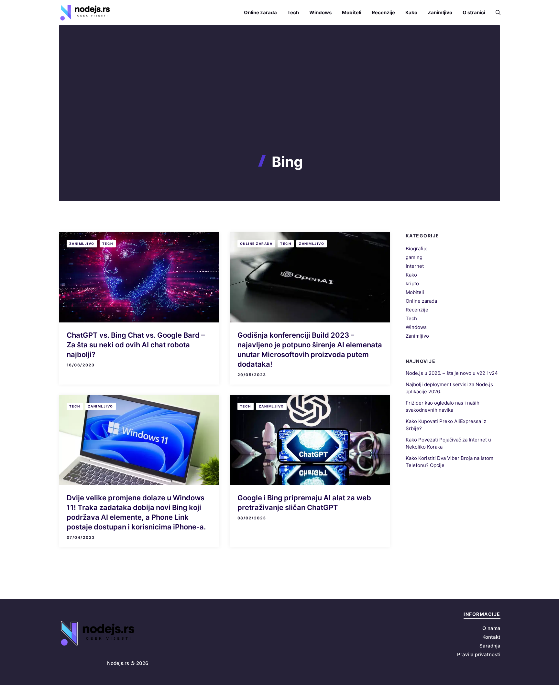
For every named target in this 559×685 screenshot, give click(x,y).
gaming (414, 257)
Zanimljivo (440, 12)
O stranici (474, 12)
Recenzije (383, 12)
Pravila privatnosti (478, 654)
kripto (412, 283)
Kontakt (491, 637)
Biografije (417, 248)
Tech (293, 12)
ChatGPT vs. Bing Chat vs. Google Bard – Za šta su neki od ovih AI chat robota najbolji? (136, 345)
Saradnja (489, 646)
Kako (411, 12)
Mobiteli (351, 12)
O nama (491, 628)
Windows (320, 12)
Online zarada (260, 12)
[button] (495, 12)
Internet (415, 266)
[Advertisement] (279, 105)
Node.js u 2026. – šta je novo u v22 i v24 (452, 373)
